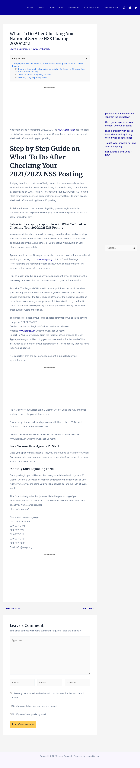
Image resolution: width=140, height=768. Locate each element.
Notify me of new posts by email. (29, 714)
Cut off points (91, 7)
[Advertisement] (50, 108)
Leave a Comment (19, 49)
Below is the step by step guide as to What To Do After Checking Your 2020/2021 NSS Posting (50, 70)
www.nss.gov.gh (45, 259)
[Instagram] (124, 7)
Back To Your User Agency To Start (35, 74)
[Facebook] (130, 7)
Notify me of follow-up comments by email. (34, 706)
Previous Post (11, 608)
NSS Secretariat (66, 129)
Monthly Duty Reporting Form (32, 77)
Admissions (74, 7)
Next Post (90, 608)
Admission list (111, 7)
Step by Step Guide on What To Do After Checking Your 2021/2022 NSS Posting (47, 64)
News (41, 7)
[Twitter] (136, 7)
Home (30, 7)
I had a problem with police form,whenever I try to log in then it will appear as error (119, 134)
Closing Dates (56, 7)
